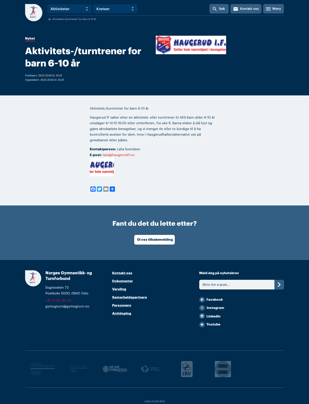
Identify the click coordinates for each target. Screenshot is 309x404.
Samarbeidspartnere (129, 297)
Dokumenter (122, 281)
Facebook (214, 299)
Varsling (119, 289)
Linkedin (213, 316)
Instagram (215, 308)
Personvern (121, 305)
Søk (218, 9)
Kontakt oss (246, 9)
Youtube (213, 324)
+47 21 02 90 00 (58, 300)
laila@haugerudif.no (119, 155)
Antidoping (121, 313)
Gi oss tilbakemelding (155, 239)
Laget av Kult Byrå (154, 401)
